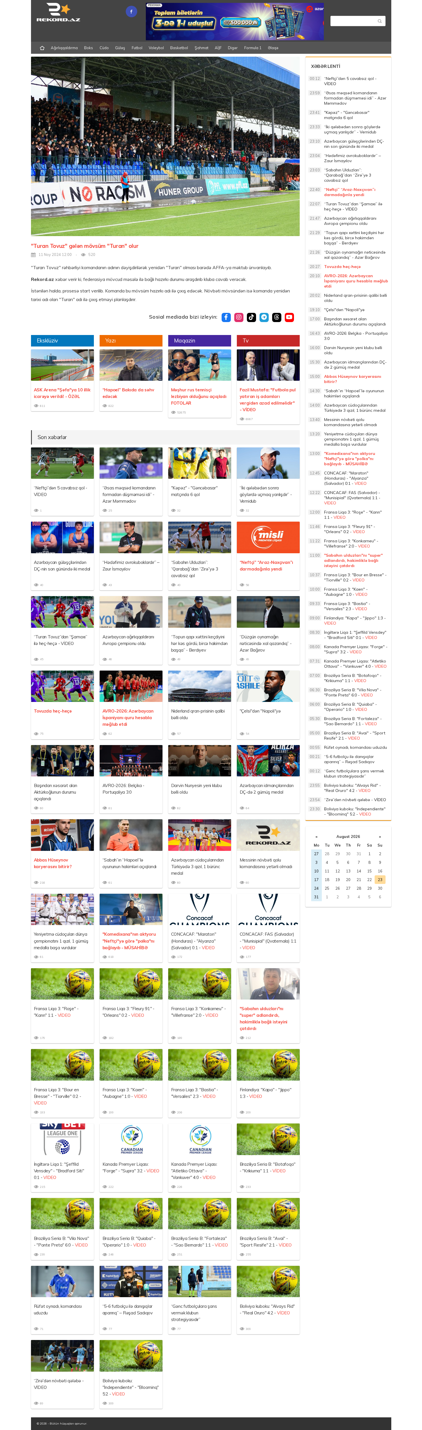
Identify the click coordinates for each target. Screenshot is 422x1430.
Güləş (120, 47)
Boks (88, 47)
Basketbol (179, 47)
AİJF (218, 47)
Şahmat (201, 47)
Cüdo (104, 47)
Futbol (137, 47)
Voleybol (156, 47)
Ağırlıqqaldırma (64, 47)
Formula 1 (253, 47)
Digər (233, 47)
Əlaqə (273, 47)
